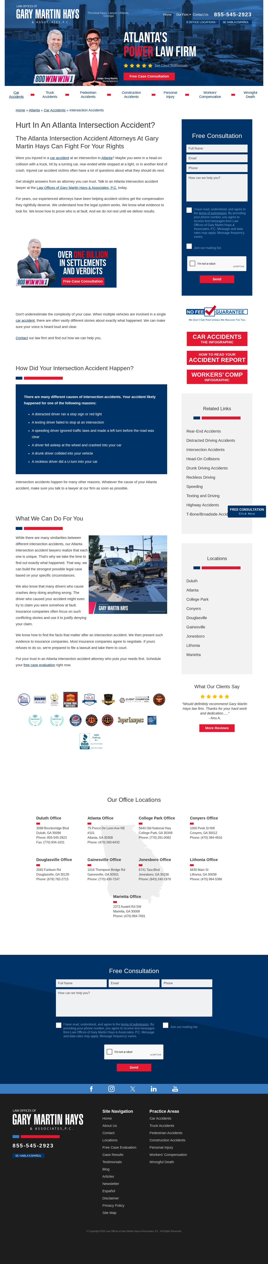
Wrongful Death (250, 95)
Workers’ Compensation (210, 95)
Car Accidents (16, 95)
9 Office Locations (200, 22)
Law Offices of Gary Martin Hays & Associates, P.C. (77, 188)
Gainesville (195, 627)
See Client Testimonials (171, 65)
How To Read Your (217, 358)
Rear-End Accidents (203, 431)
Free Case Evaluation (119, 1147)
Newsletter (110, 1184)
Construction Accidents (131, 95)
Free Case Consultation (149, 76)
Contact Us (200, 14)
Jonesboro (195, 636)
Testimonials (112, 1162)
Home (167, 14)
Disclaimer (110, 1198)
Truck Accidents (49, 95)
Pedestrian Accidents (88, 95)
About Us (109, 1126)
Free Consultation (247, 511)
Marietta (193, 655)
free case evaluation (39, 665)
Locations (110, 1140)
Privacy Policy (113, 1205)
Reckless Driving (200, 477)
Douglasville (196, 618)
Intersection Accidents (205, 449)
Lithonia (193, 645)
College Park (197, 599)
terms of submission (213, 213)
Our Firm (182, 14)
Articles (108, 1176)
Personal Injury (170, 95)
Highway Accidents (202, 505)
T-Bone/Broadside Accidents (210, 514)
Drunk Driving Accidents (207, 468)
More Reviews (217, 728)
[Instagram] (111, 1089)
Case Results (112, 1155)
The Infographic (217, 339)
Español (108, 1191)
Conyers (193, 608)
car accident (59, 158)
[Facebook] (91, 1089)
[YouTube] (175, 1089)
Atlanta (34, 110)
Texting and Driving (203, 496)
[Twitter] (132, 1088)
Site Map (109, 1213)
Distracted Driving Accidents (210, 440)
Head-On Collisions (203, 459)
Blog (105, 1169)
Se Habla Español (236, 22)
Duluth (192, 581)
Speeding (194, 486)
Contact (22, 338)
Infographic (217, 376)
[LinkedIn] (154, 1089)
